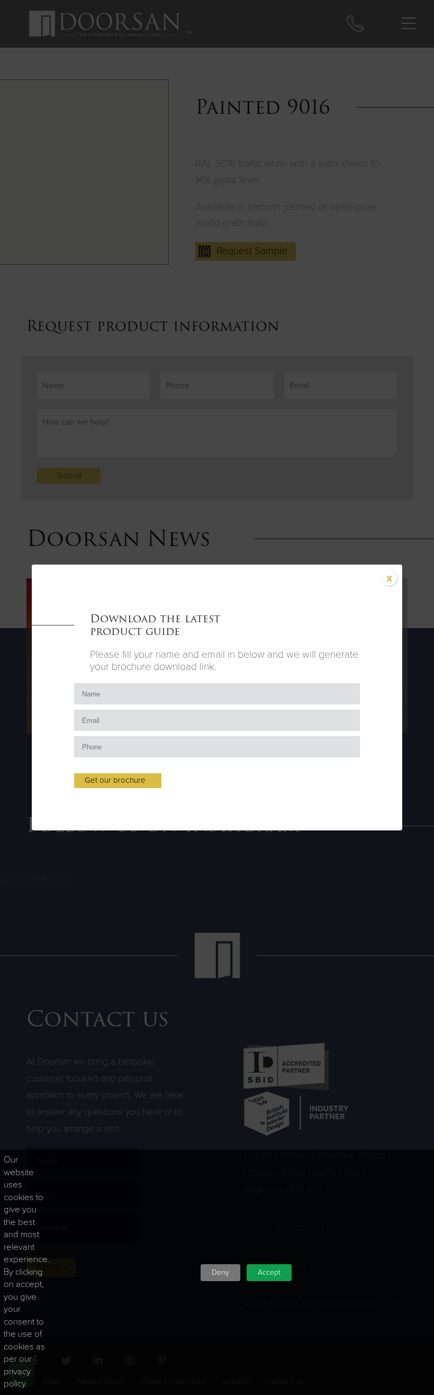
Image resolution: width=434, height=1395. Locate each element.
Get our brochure (115, 780)
